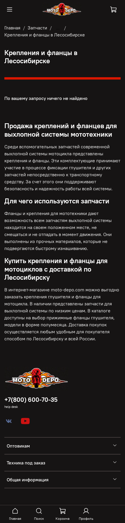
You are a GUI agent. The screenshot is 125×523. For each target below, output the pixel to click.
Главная (12, 28)
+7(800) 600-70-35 (31, 400)
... (58, 27)
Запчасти (37, 28)
